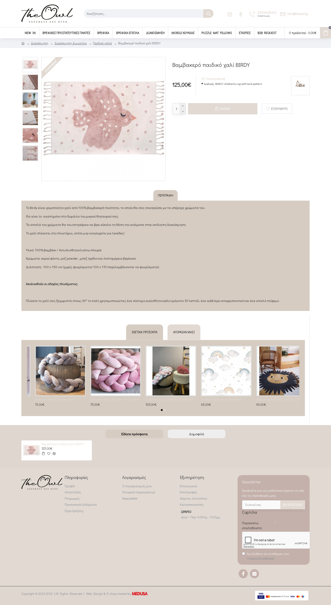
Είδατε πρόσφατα (134, 434)
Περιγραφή (165, 195)
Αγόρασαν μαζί (184, 332)
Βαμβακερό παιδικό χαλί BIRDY (63, 444)
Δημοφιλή (196, 434)
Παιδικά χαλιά (102, 43)
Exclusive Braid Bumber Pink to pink (106, 399)
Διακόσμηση (39, 43)
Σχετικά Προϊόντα (144, 332)
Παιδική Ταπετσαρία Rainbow (213, 399)
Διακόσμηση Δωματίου (70, 43)
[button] (162, 410)
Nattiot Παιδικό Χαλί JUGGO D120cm (272, 399)
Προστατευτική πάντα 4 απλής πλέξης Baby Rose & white (163, 399)
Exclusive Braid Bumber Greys (47, 399)
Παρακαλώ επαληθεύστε (252, 525)
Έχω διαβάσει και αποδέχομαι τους (268, 556)
